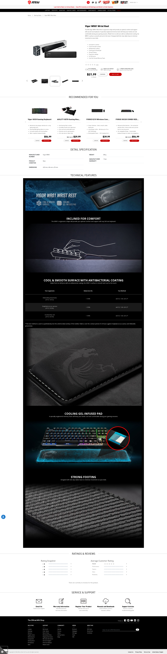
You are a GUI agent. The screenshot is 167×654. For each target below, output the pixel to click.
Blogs (59, 637)
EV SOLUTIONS (111, 10)
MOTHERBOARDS (81, 10)
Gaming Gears (37, 15)
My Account (45, 629)
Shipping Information (48, 637)
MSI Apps (74, 633)
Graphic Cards (31, 635)
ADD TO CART (115, 74)
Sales (29, 644)
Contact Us (130, 652)
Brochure (74, 629)
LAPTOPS (47, 10)
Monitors (30, 633)
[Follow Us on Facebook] (125, 620)
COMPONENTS (92, 10)
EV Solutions (31, 642)
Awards (59, 629)
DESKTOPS (55, 10)
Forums (59, 631)
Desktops (30, 631)
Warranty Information (48, 638)
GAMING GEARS (102, 10)
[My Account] (95, 2)
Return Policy (46, 633)
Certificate (89, 633)
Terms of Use (147, 652)
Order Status (46, 631)
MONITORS (62, 10)
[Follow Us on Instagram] (138, 620)
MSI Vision (89, 629)
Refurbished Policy (47, 635)
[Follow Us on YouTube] (131, 620)
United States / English (157, 652)
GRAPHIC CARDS (71, 10)
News (73, 635)
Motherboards (31, 637)
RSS (73, 637)
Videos (59, 633)
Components (31, 638)
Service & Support (47, 640)
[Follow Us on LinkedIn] (135, 620)
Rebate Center (46, 644)
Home (29, 15)
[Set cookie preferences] (4, 650)
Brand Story (90, 631)
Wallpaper (74, 631)
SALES (119, 10)
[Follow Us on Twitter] (128, 620)
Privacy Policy (138, 652)
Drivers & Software (47, 642)
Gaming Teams (61, 635)
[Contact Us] (92, 2)
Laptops (30, 629)
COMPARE (102, 74)
